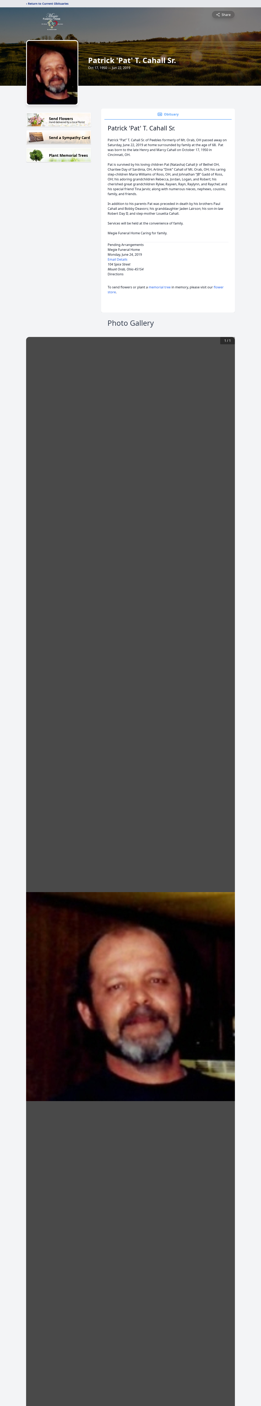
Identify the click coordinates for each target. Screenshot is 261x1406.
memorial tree (160, 287)
